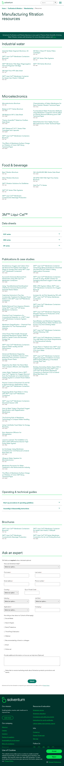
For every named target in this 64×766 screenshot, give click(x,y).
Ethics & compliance (8, 744)
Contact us (36, 732)
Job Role (38, 598)
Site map (35, 739)
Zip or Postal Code (31, 589)
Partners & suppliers (8, 737)
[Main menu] (60, 2)
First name (7, 572)
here (54, 37)
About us (5, 727)
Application (8, 607)
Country (7, 589)
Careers (4, 730)
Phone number (40, 581)
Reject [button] (54, 757)
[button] (53, 762)
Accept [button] (54, 751)
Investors (5, 734)
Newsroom (5, 747)
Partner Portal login (39, 735)
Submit (32, 681)
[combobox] (49, 2)
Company (38, 607)
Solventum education (39, 713)
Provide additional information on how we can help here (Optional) (24, 655)
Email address (8, 581)
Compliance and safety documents (43, 717)
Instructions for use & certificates (43, 720)
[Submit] (55, 2)
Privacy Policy (9, 761)
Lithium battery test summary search (44, 723)
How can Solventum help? (12, 563)
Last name (38, 572)
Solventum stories (38, 710)
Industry (7, 598)
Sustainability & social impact (11, 740)
